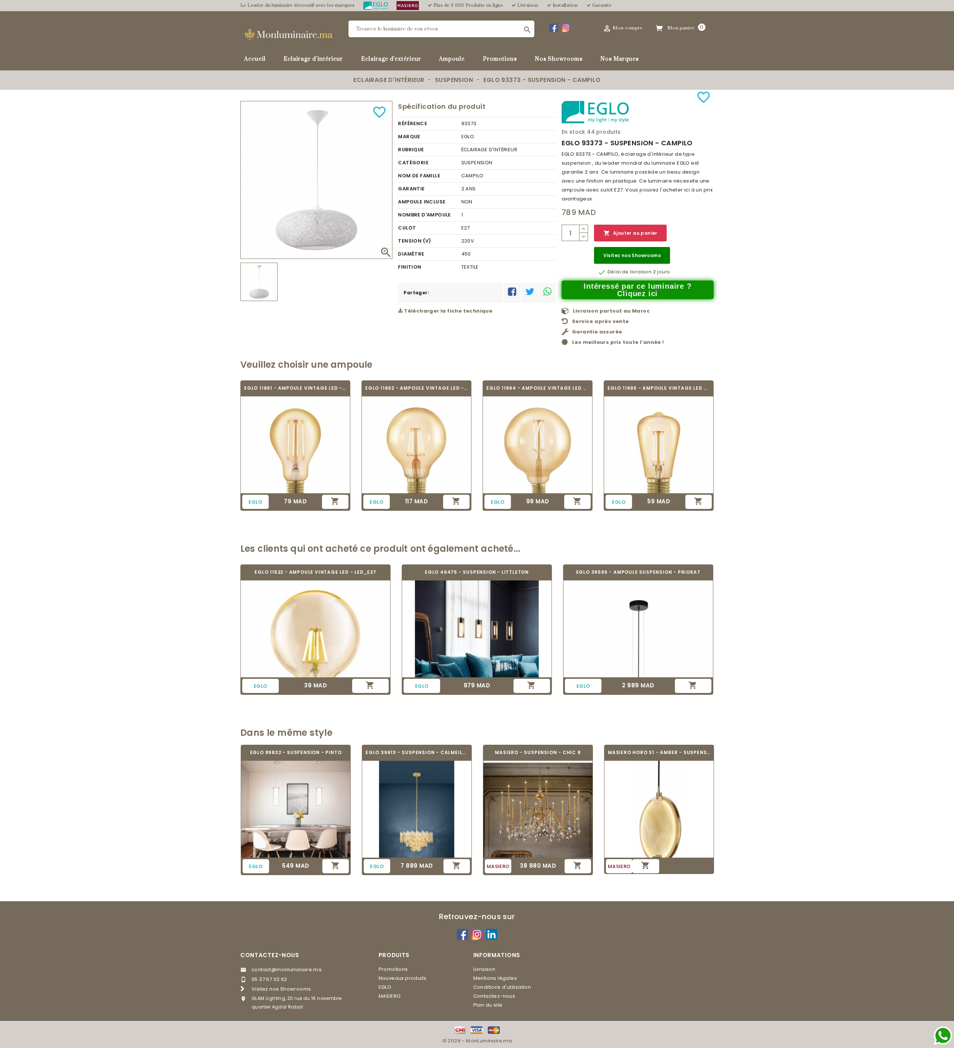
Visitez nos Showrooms (632, 255)
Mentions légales (495, 978)
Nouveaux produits (403, 978)
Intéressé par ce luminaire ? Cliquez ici (637, 290)
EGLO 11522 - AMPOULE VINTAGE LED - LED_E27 (315, 572)
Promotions (500, 59)
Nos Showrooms (558, 59)
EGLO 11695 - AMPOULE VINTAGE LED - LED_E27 (658, 388)
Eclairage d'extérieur (391, 59)
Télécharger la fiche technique (447, 310)
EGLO (385, 987)
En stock (573, 132)
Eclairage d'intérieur (313, 59)
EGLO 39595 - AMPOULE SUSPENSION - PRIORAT (638, 572)
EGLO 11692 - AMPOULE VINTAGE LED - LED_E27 (416, 388)
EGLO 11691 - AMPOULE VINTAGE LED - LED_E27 (295, 388)
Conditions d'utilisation (502, 987)
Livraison (484, 969)
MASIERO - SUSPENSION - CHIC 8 (538, 752)
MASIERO (390, 996)
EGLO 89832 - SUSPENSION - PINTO (296, 752)
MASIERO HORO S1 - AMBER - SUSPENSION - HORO (659, 752)
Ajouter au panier (630, 233)
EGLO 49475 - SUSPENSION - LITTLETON (477, 572)
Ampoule (452, 59)
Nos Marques (619, 59)
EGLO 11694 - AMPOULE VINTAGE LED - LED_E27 (537, 388)
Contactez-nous (269, 955)
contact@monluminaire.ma (287, 969)
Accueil (255, 59)
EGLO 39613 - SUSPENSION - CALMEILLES (417, 752)
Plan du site (488, 1005)
